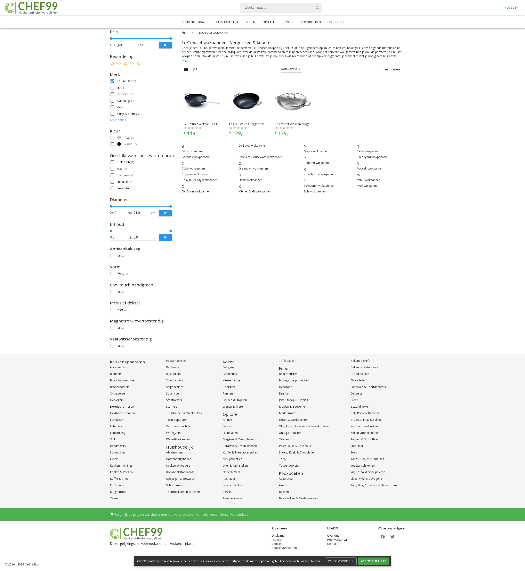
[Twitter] (392, 536)
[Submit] (165, 45)
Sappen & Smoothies (364, 439)
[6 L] (170, 231)
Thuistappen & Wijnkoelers (184, 413)
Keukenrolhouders (178, 465)
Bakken (284, 492)
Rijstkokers (173, 374)
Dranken (284, 393)
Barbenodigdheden (178, 459)
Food (288, 22)
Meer (185, 60)
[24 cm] (111, 206)
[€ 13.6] (111, 38)
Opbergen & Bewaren (180, 479)
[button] (141, 81)
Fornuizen (116, 420)
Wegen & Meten (233, 406)
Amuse (227, 420)
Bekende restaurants (364, 367)
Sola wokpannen (315, 191)
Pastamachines (176, 361)
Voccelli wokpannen (370, 168)
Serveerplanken (233, 485)
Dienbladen (230, 433)
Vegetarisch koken (362, 465)
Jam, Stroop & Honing (293, 400)
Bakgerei (228, 367)
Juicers (114, 459)
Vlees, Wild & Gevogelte (366, 479)
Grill (112, 439)
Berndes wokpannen (195, 157)
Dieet (354, 400)
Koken (250, 22)
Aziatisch (285, 485)
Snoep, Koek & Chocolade (296, 452)
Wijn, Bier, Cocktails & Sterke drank (373, 485)
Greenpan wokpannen (253, 168)
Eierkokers (117, 400)
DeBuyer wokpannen (253, 145)
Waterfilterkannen (178, 439)
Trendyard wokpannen (372, 157)
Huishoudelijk (227, 22)
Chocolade (357, 380)
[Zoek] (317, 8)
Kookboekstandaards (180, 472)
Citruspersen (118, 393)
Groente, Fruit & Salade (366, 420)
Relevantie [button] (289, 69)
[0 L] (111, 231)
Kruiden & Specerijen (293, 406)
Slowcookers (174, 380)
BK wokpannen (192, 151)
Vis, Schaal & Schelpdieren (367, 472)
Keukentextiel (232, 380)
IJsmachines (118, 452)
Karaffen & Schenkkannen (240, 446)
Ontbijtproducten (290, 433)
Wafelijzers (173, 433)
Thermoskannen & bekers (183, 492)
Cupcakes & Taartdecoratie (368, 387)
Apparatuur (286, 479)
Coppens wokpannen (196, 174)
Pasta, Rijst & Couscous (295, 446)
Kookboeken (311, 22)
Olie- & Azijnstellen (235, 465)
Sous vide (172, 393)
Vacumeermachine (178, 426)
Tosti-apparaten (176, 420)
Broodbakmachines (123, 380)
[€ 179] (170, 38)
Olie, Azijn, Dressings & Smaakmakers (304, 426)
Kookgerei (229, 387)
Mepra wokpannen (316, 151)
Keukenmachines (121, 465)
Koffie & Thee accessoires (240, 452)
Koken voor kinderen (364, 433)
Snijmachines (175, 387)
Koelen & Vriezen (121, 472)
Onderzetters (231, 472)
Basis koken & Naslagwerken (298, 498)
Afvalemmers (175, 452)
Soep (282, 459)
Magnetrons (118, 492)
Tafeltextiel (286, 361)
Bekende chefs (360, 361)
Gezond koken (360, 406)
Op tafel (269, 22)
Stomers (171, 406)
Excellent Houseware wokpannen (261, 157)
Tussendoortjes (289, 465)
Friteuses (116, 426)
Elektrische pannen (122, 413)
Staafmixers (174, 400)
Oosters (284, 439)
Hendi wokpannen (250, 180)
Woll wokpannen (368, 186)
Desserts (356, 393)
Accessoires (118, 367)
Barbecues (230, 374)
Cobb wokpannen (193, 168)
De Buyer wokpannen (196, 191)
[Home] (184, 33)
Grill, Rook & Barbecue (365, 413)
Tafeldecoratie (232, 498)
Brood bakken (359, 374)
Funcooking (117, 433)
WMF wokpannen (368, 180)
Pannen (228, 393)
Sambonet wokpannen (319, 186)
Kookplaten (117, 485)
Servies (227, 492)
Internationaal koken (364, 426)
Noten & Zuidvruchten (293, 420)
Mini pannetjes (232, 459)
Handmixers (118, 446)
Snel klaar (356, 446)
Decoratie (285, 387)
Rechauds (172, 367)
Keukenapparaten (195, 22)
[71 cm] (170, 206)
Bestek (227, 426)
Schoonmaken (175, 485)
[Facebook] (383, 536)
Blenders (116, 374)
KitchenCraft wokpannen (255, 191)
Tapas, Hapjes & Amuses (367, 459)
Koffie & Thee (119, 479)
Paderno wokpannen (317, 163)
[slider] (141, 38)
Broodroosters (120, 387)
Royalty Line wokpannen (320, 174)
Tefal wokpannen (368, 151)
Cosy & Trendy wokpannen (200, 180)
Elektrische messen (122, 406)
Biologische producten (294, 380)
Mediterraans (288, 413)
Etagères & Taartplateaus (240, 439)
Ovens (114, 498)
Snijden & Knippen (235, 400)
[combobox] (281, 8)
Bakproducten (288, 374)
